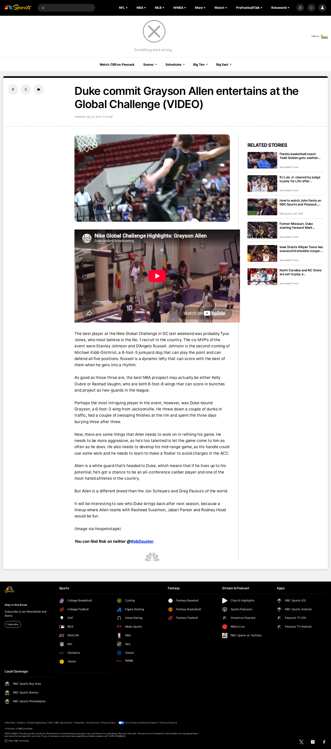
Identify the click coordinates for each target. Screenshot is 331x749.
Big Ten (198, 64)
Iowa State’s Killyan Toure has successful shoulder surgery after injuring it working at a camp (301, 249)
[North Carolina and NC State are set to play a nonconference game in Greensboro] (262, 276)
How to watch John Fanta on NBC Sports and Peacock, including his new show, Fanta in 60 (300, 202)
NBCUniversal (25, 728)
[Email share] (38, 89)
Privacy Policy (108, 722)
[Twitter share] (26, 89)
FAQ (50, 722)
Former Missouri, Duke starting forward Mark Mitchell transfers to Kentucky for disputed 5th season (299, 226)
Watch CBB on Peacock (117, 64)
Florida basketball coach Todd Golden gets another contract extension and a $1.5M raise (299, 156)
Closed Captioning (36, 722)
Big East (222, 64)
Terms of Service (168, 722)
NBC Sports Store (63, 722)
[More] (300, 8)
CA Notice (152, 722)
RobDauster (142, 541)
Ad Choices (93, 722)
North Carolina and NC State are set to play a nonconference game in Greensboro (300, 272)
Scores (148, 64)
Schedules (174, 64)
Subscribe (12, 624)
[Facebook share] (13, 89)
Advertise (9, 722)
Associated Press (289, 167)
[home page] (18, 8)
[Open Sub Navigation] (127, 8)
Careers (21, 722)
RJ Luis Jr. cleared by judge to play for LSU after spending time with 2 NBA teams (300, 179)
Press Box (80, 722)
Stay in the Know (16, 605)
